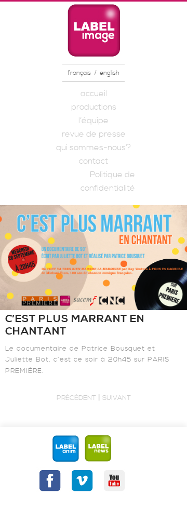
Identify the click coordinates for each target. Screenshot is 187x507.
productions (93, 107)
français (79, 73)
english (109, 73)
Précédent (76, 398)
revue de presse (94, 134)
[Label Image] (93, 30)
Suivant (116, 398)
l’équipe (93, 120)
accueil (94, 93)
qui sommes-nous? (93, 147)
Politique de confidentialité (108, 181)
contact (93, 161)
